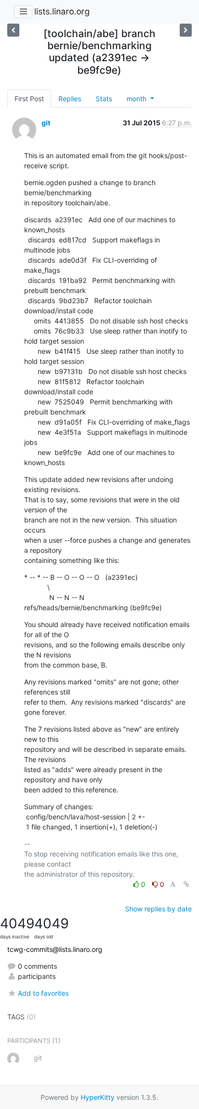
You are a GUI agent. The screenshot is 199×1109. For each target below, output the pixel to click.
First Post (29, 98)
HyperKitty (97, 1097)
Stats (104, 98)
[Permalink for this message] (186, 884)
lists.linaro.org (62, 11)
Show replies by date (158, 909)
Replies (69, 98)
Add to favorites (43, 993)
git (46, 123)
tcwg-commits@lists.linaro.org (54, 949)
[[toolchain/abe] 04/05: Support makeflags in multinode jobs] (186, 30)
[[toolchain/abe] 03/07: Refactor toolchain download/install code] (13, 30)
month (137, 98)
